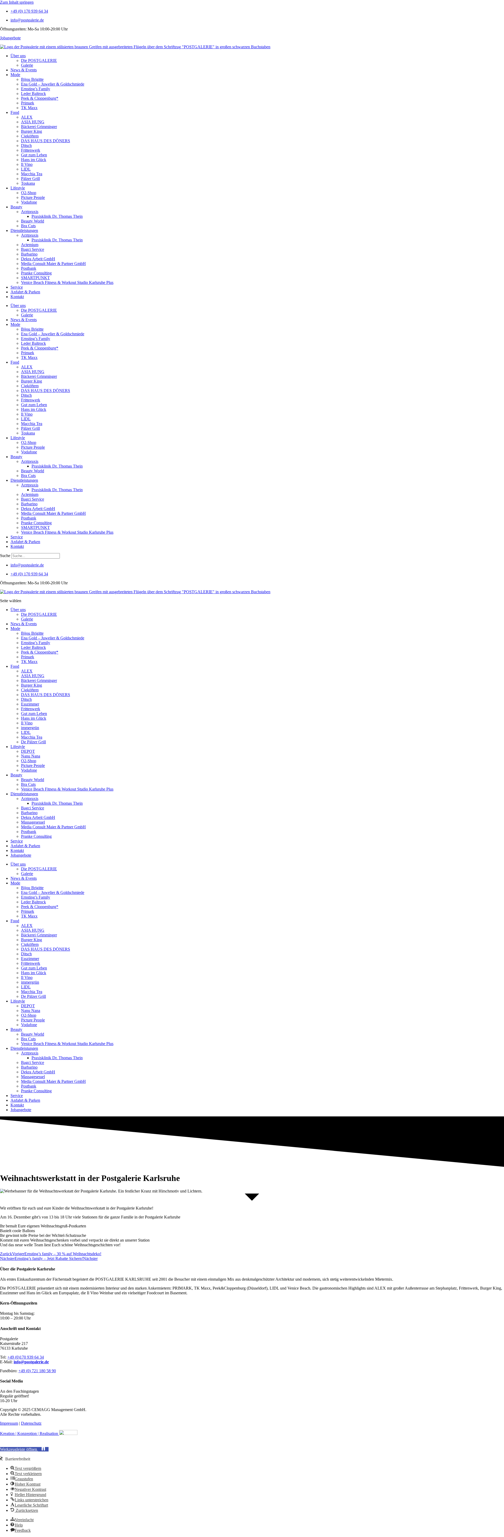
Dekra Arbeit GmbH (38, 259)
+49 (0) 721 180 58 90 (37, 1371)
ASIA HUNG (32, 122)
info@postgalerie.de (31, 1362)
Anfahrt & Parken (25, 292)
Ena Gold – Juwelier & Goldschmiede (52, 84)
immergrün (30, 727)
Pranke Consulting (36, 273)
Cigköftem (30, 136)
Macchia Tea (31, 174)
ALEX (27, 117)
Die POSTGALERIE (39, 60)
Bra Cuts (28, 226)
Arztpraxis (29, 211)
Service (16, 287)
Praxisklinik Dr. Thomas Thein (57, 216)
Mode (15, 74)
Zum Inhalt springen (17, 2)
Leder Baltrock (33, 93)
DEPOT (28, 751)
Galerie (27, 65)
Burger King (31, 131)
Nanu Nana (30, 756)
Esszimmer (30, 704)
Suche (5, 555)
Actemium (29, 244)
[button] (24, 1449)
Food (14, 112)
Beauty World (32, 221)
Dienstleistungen (24, 230)
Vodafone (29, 202)
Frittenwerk (30, 150)
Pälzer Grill (30, 178)
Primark (27, 103)
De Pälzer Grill (33, 742)
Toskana (28, 183)
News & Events (23, 70)
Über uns (18, 56)
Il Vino (27, 164)
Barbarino (29, 254)
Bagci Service (32, 249)
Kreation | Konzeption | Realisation (29, 1433)
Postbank (28, 268)
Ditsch (26, 145)
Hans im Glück (33, 159)
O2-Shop (28, 192)
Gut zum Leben (34, 155)
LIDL (26, 169)
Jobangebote (10, 38)
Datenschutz (31, 1423)
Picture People (33, 197)
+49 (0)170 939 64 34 (25, 1357)
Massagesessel (33, 822)
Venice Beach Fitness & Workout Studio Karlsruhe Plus (67, 282)
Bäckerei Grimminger (39, 126)
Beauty (16, 207)
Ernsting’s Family (35, 89)
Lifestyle (17, 188)
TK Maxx (29, 107)
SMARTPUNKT (35, 277)
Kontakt (17, 296)
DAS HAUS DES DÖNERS (45, 141)
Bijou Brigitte (32, 79)
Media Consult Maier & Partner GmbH (53, 263)
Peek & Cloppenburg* (39, 98)
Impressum (9, 1423)
